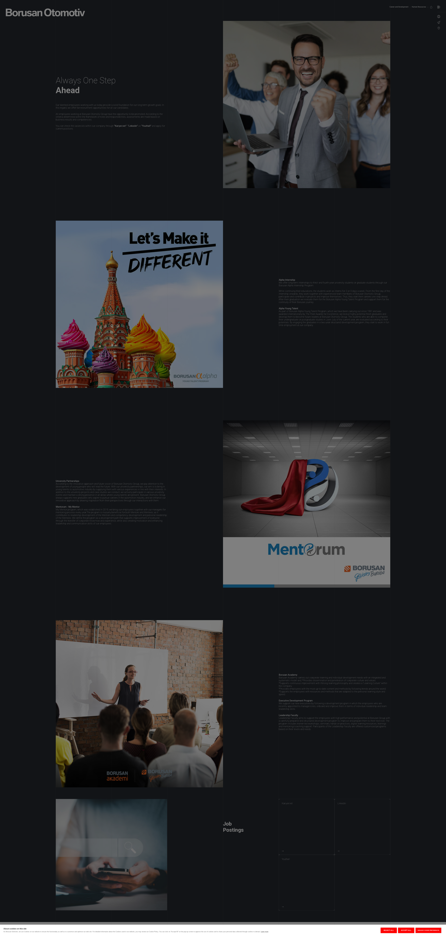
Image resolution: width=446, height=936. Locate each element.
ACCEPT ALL (406, 930)
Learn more (264, 932)
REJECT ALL (389, 930)
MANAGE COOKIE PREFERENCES (428, 930)
